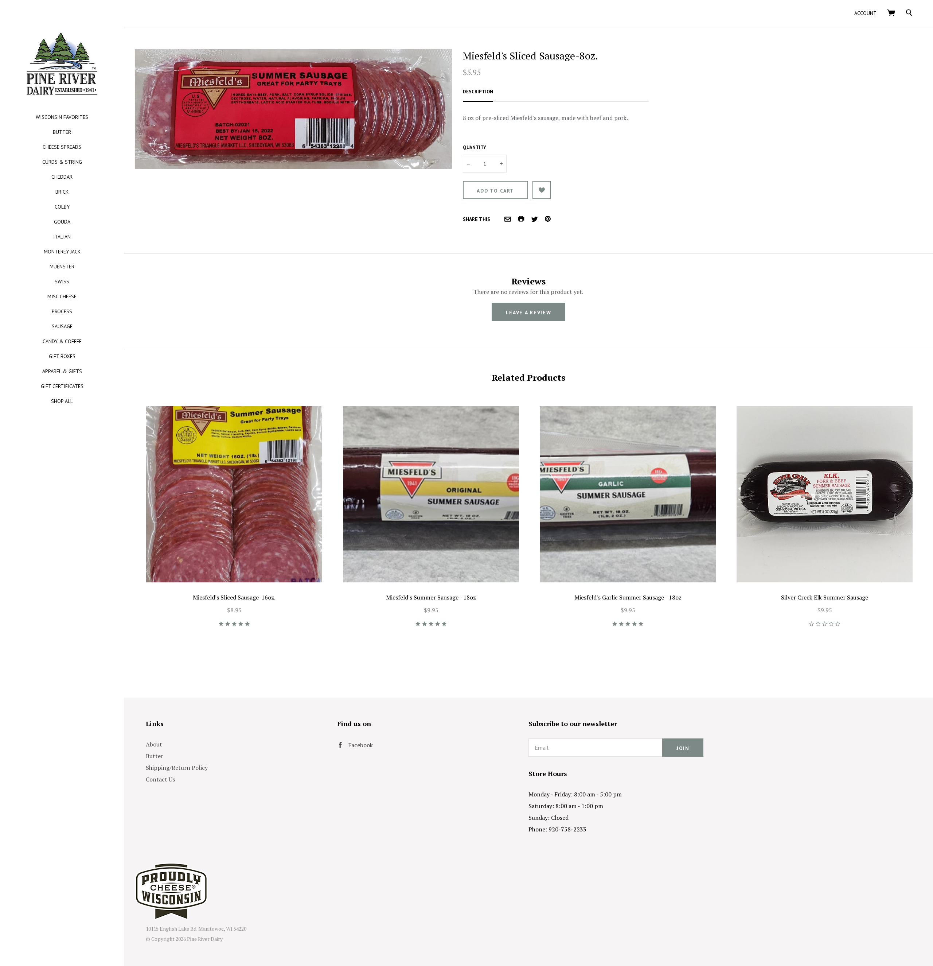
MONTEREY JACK (62, 251)
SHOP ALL (62, 401)
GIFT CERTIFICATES (62, 386)
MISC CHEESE (62, 296)
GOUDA (62, 221)
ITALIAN (62, 236)
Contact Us (160, 779)
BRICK (62, 192)
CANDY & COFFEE (62, 341)
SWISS (62, 281)
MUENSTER (62, 266)
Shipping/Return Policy (177, 768)
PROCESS (62, 311)
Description (478, 92)
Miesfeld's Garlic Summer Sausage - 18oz (628, 597)
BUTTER (62, 132)
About (154, 744)
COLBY (62, 206)
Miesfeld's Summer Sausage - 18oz (431, 597)
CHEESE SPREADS (62, 147)
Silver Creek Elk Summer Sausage (824, 597)
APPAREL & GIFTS (62, 371)
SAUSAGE (62, 326)
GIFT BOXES (62, 356)
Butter (154, 756)
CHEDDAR (62, 177)
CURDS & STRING (62, 162)
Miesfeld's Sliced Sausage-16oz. (234, 597)
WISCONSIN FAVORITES (62, 117)
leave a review (528, 312)
